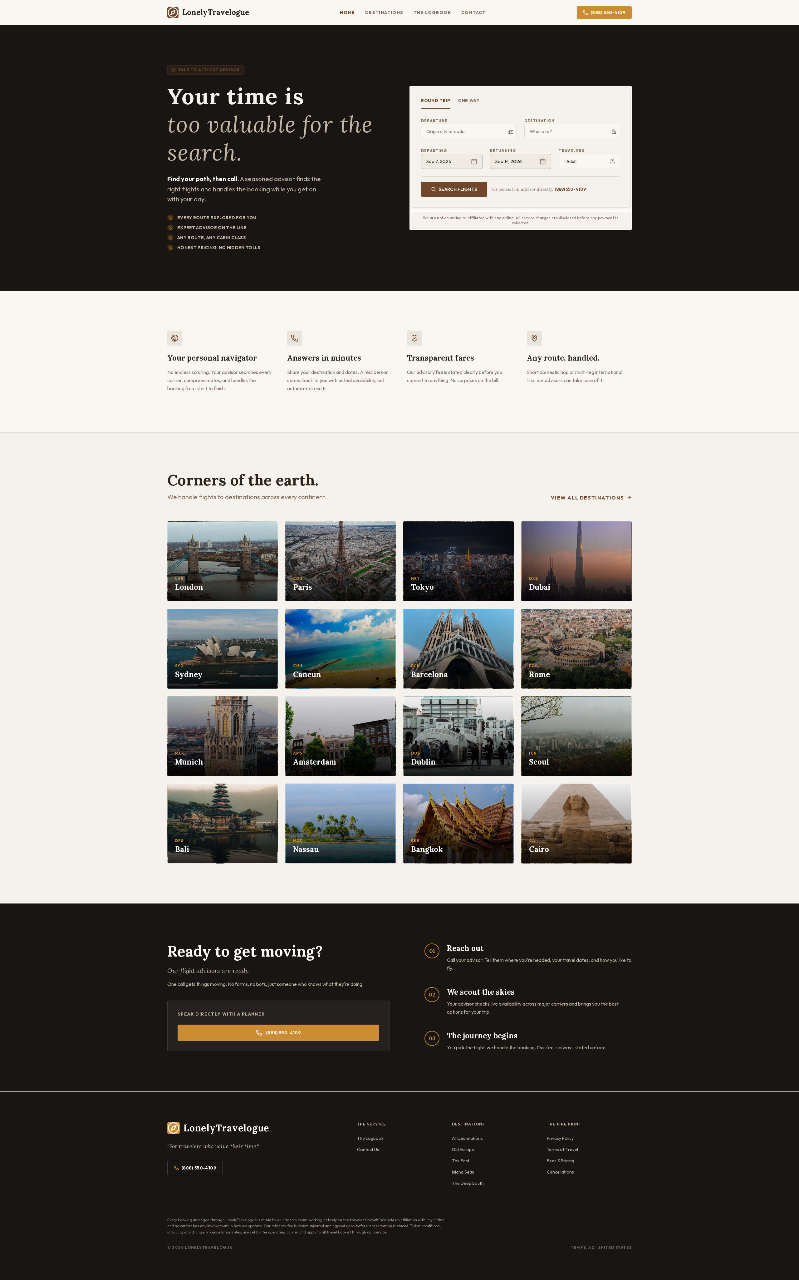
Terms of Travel (562, 1149)
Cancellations (560, 1172)
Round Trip (435, 100)
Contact (473, 12)
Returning (503, 150)
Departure (434, 120)
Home (347, 12)
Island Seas (463, 1172)
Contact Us (368, 1149)
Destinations (384, 12)
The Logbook (432, 12)
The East (460, 1161)
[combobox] (469, 131)
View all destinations (587, 498)
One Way (469, 100)
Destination (539, 120)
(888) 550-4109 (608, 12)
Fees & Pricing (560, 1161)
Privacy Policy (560, 1138)
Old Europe (463, 1149)
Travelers (571, 150)
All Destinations (467, 1138)
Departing (434, 150)
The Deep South (468, 1183)
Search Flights (458, 189)
